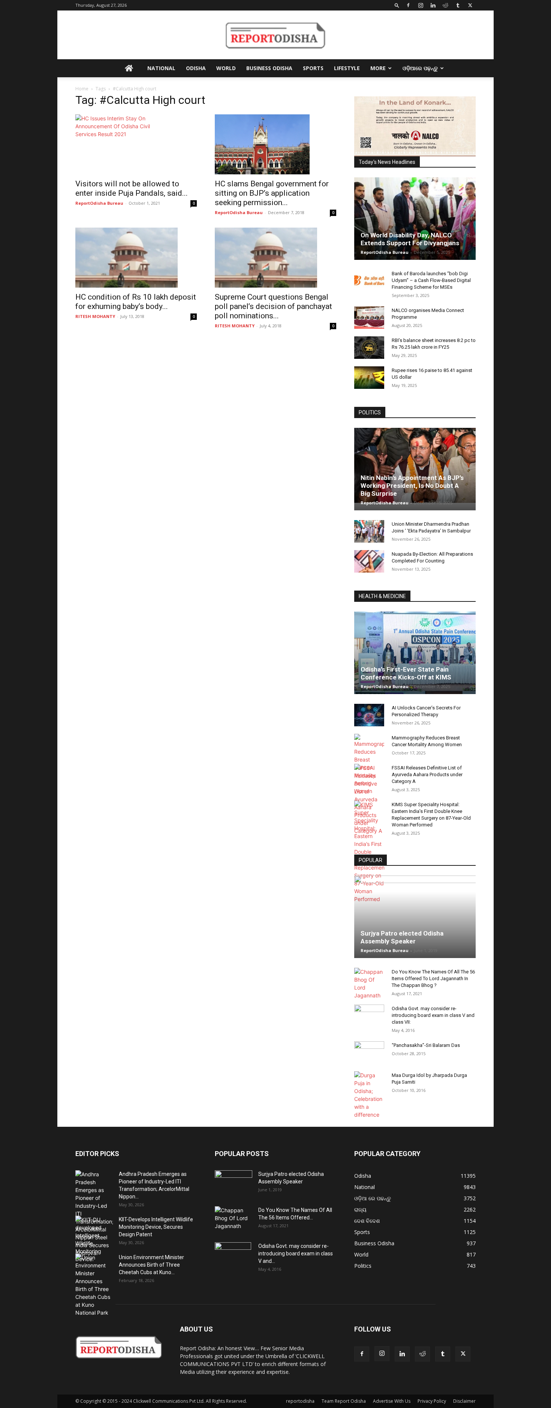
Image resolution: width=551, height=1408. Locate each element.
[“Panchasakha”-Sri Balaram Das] (369, 1059)
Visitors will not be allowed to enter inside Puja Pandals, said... (131, 188)
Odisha (196, 68)
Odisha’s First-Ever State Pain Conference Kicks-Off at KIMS (406, 673)
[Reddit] (445, 5)
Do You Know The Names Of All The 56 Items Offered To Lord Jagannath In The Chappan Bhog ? (433, 978)
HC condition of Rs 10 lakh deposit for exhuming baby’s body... (135, 301)
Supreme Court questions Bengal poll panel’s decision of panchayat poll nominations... (273, 306)
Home (81, 88)
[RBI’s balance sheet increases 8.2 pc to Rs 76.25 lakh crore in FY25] (369, 347)
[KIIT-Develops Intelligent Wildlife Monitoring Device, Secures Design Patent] (94, 1239)
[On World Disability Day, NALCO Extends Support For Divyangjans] (415, 226)
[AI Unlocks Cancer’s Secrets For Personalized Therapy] (369, 715)
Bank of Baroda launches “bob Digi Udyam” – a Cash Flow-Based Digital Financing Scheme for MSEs (431, 280)
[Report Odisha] (275, 35)
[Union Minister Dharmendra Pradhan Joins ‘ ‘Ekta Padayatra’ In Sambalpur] (369, 531)
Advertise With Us (391, 1401)
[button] (397, 5)
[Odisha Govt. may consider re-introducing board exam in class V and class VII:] (369, 1015)
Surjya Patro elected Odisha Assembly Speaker (402, 937)
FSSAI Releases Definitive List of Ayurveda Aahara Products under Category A (427, 774)
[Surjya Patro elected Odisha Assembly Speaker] (415, 917)
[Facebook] (408, 5)
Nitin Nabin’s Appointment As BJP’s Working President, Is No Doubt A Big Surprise (412, 485)
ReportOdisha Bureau (99, 203)
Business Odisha (269, 68)
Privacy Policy (432, 1401)
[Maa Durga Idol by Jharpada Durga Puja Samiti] (369, 1095)
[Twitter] (470, 5)
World (226, 68)
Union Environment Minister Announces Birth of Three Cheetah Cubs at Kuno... (151, 1264)
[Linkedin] (433, 5)
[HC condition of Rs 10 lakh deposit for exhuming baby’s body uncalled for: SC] (136, 258)
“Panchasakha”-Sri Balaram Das (426, 1045)
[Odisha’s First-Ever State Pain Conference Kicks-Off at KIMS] (415, 656)
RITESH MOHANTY (95, 316)
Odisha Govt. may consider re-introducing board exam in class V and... (295, 1253)
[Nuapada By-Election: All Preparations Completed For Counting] (369, 561)
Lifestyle (347, 68)
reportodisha (300, 1401)
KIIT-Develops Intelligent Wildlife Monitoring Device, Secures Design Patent (156, 1226)
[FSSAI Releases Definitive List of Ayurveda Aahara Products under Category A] (369, 799)
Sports (313, 68)
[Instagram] (420, 5)
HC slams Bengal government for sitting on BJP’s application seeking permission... (272, 193)
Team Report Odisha (344, 1401)
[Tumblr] (457, 5)
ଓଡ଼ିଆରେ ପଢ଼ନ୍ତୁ (420, 68)
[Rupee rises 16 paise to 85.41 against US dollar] (369, 377)
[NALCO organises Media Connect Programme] (369, 317)
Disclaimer (464, 1401)
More (378, 68)
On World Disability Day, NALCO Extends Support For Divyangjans (410, 239)
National (161, 68)
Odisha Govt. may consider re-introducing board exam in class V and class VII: (433, 1015)
